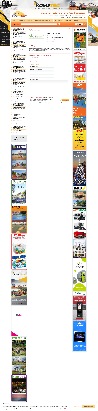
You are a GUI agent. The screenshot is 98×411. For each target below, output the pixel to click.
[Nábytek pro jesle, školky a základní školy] (79, 82)
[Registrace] (80, 24)
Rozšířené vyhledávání (69, 24)
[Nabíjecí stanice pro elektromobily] (79, 290)
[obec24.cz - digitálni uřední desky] (79, 320)
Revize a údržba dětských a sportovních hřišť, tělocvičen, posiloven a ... (19, 108)
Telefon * (32, 76)
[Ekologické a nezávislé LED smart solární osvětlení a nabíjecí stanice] (79, 208)
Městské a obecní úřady (19, 137)
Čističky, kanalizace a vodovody (17, 115)
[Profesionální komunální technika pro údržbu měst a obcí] (79, 238)
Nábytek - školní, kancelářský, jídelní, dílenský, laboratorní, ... (19, 55)
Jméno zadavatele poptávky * (36, 69)
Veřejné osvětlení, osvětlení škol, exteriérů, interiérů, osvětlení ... (19, 83)
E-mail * (31, 72)
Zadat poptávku (51, 41)
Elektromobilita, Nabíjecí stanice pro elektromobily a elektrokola (19, 42)
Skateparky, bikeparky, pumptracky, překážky (18, 92)
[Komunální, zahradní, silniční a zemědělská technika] (19, 304)
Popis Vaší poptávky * (34, 79)
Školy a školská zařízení (19, 139)
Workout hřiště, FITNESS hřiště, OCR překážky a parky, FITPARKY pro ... (19, 33)
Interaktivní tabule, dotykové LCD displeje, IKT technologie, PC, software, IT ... (19, 71)
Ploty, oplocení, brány (17, 120)
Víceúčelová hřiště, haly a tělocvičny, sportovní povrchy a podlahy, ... (19, 38)
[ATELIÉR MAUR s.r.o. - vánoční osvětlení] (79, 185)
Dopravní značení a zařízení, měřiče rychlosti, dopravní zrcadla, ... (19, 51)
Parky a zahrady (35, 57)
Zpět (69, 28)
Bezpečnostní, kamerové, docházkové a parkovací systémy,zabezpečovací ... (18, 104)
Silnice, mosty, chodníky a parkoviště (18, 123)
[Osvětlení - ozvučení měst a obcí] (79, 257)
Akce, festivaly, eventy (18, 94)
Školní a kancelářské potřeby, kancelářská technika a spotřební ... (19, 79)
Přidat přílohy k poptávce (37, 97)
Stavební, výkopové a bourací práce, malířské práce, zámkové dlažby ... (19, 127)
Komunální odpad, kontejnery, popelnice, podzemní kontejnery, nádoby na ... (19, 100)
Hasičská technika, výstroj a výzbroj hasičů (19, 118)
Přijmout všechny (88, 406)
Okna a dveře (16, 132)
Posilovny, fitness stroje (18, 96)
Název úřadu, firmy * (34, 66)
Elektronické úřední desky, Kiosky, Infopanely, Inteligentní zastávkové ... (19, 46)
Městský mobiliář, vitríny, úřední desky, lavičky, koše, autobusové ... (19, 63)
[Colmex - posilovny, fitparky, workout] (19, 373)
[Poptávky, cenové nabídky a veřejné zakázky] (19, 17)
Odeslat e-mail (55, 35)
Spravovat (76, 406)
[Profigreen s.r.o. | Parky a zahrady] (48, 31)
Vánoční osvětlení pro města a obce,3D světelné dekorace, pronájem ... (19, 88)
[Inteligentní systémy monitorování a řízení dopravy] (19, 205)
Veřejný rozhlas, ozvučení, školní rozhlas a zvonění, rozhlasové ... (18, 67)
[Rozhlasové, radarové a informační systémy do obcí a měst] (79, 50)
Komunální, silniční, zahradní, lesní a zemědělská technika (19, 59)
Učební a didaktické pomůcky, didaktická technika (19, 75)
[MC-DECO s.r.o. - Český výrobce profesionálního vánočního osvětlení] (79, 351)
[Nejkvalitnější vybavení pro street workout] (79, 150)
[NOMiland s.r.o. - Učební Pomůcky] (19, 269)
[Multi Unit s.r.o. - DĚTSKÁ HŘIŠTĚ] (19, 232)
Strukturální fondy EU (17, 130)
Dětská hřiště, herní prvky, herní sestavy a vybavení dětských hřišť (18, 29)
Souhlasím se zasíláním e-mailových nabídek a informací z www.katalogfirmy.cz (47, 102)
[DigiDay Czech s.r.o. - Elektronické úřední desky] (19, 335)
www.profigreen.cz (54, 39)
